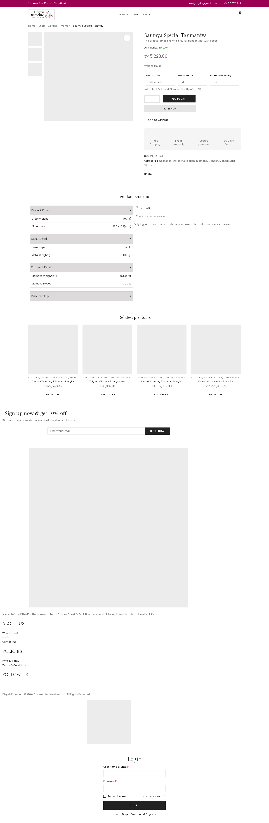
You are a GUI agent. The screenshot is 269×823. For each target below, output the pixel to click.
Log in (134, 805)
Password (110, 781)
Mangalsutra (227, 161)
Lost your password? (152, 796)
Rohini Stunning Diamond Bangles (162, 381)
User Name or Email (116, 767)
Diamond (201, 161)
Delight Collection (184, 161)
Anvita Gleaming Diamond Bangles (53, 381)
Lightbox (127, 38)
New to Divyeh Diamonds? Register (134, 814)
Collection (165, 161)
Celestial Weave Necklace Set (216, 381)
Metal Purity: (185, 75)
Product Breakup (134, 196)
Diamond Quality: (221, 75)
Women (65, 26)
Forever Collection (50, 377)
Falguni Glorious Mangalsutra (107, 381)
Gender (52, 26)
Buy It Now (170, 108)
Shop (42, 26)
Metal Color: (153, 75)
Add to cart (179, 98)
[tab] (134, 197)
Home (31, 26)
